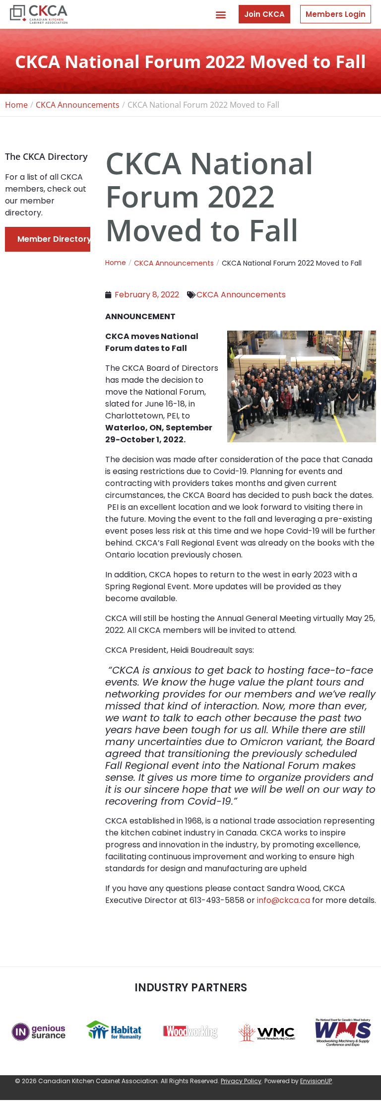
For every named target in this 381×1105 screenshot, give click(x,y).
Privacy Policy (241, 1081)
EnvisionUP (316, 1081)
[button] (220, 14)
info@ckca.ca (283, 900)
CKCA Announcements (241, 294)
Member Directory (54, 239)
